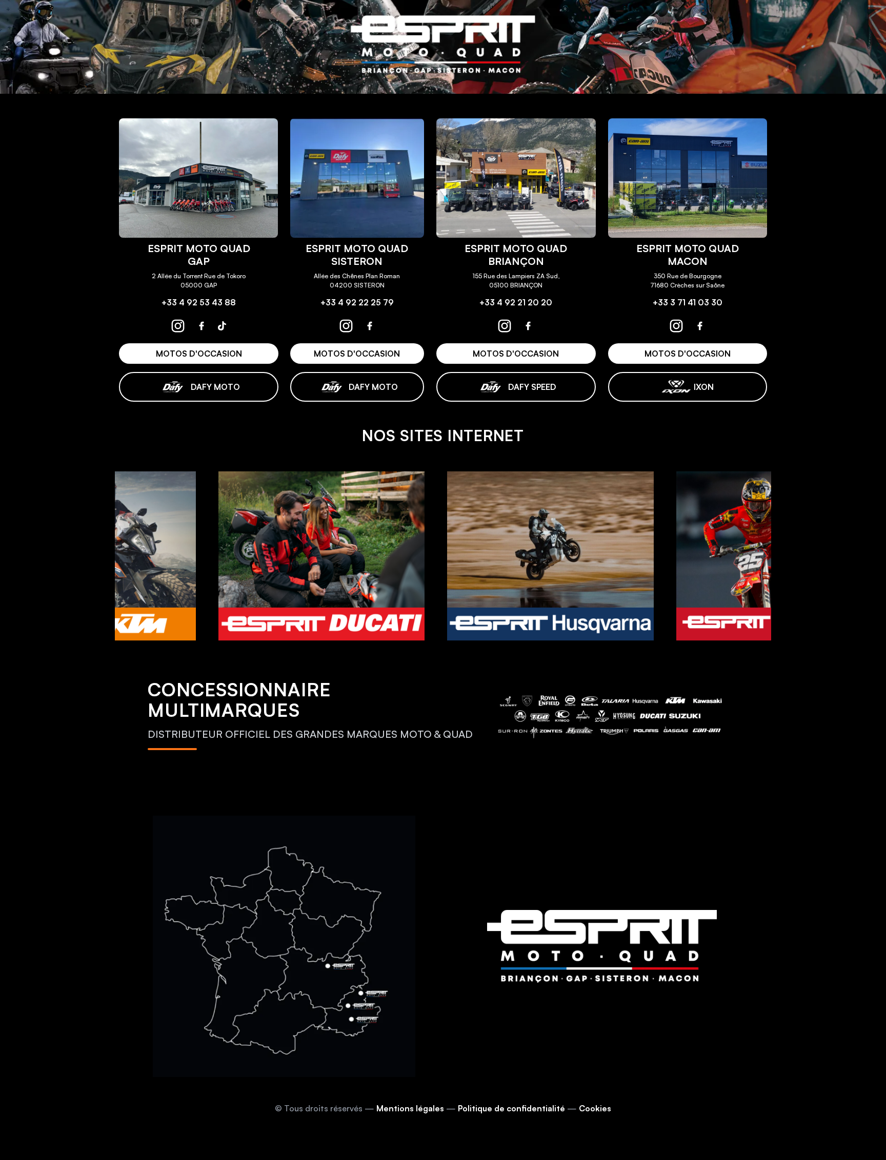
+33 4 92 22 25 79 (357, 302)
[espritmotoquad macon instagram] (676, 326)
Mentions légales (410, 1108)
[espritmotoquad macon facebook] (700, 326)
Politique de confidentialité (511, 1108)
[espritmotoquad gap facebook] (201, 326)
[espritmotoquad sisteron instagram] (346, 326)
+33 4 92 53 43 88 (199, 302)
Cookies (595, 1108)
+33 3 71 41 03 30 (687, 302)
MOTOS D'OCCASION (198, 353)
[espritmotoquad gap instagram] (178, 326)
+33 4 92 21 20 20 (515, 302)
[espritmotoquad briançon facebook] (528, 326)
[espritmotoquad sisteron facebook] (369, 326)
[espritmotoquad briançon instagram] (504, 326)
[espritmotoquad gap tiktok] (222, 326)
